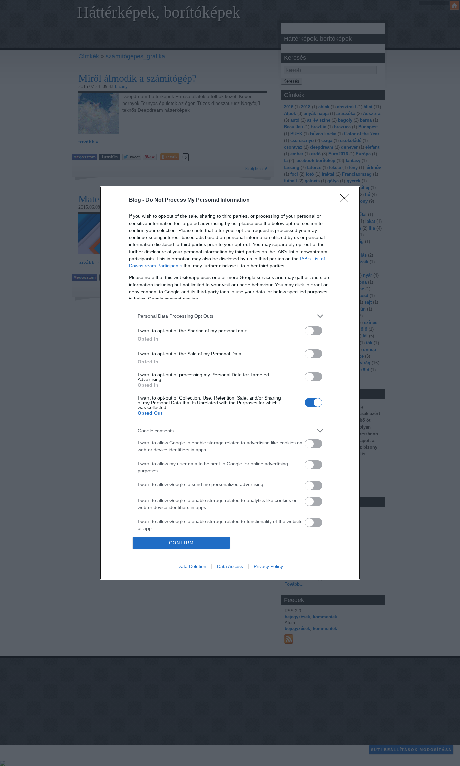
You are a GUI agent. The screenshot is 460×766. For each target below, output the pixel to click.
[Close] (346, 200)
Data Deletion (191, 566)
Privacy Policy (268, 566)
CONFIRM (181, 543)
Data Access (230, 566)
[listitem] (230, 316)
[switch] (313, 330)
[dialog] (230, 383)
